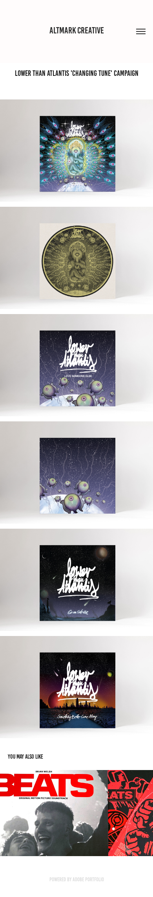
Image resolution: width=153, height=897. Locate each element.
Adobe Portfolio (88, 879)
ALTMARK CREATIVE (76, 30)
